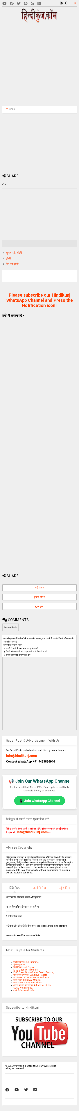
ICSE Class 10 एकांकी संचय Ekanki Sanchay (34, 972)
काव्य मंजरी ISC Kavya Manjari (27, 980)
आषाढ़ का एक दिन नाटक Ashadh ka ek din (32, 985)
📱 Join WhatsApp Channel (39, 801)
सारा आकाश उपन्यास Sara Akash (27, 982)
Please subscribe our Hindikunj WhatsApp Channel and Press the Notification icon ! (39, 300)
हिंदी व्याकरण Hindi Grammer (26, 962)
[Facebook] (12, 3)
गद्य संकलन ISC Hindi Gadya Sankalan (31, 977)
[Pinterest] (25, 3)
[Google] (32, 3)
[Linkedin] (39, 3)
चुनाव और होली (14, 252)
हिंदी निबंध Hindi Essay (23, 967)
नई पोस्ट (39, 587)
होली (8, 258)
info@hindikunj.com (21, 756)
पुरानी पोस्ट (39, 597)
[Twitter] (19, 3)
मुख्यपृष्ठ (39, 606)
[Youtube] (4, 3)
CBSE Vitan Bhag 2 (23, 988)
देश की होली (12, 264)
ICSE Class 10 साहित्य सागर (25, 969)
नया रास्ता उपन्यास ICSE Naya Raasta (30, 975)
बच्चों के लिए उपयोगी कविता (24, 990)
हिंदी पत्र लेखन (19, 964)
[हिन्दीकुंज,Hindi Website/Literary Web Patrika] (39, 21)
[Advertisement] (42, 63)
